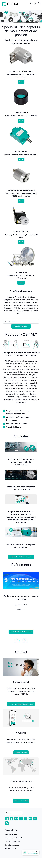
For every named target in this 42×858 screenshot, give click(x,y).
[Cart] (39, 3)
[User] (31, 3)
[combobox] (22, 321)
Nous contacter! (21, 800)
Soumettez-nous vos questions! (21, 704)
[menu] (2, 7)
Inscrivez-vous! (21, 752)
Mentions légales (11, 834)
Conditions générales (12, 841)
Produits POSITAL (21, 326)
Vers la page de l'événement (21, 632)
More (21, 283)
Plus (21, 81)
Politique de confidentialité (14, 838)
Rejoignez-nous (10, 848)
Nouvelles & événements (21, 556)
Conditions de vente (12, 845)
